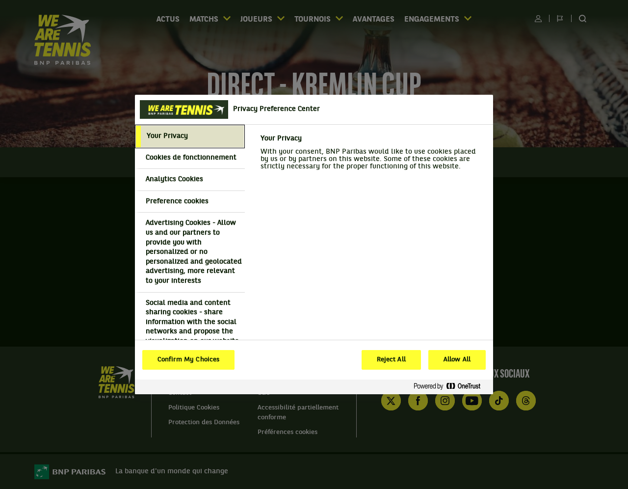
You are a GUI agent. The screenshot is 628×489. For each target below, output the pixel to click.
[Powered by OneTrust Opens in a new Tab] (451, 386)
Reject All (391, 360)
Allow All (457, 360)
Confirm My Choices (188, 360)
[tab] (190, 136)
